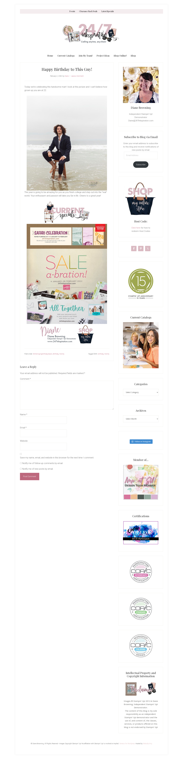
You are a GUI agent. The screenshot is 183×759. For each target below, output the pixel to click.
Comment (25, 379)
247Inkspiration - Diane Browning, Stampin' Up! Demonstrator (91, 33)
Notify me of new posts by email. (37, 469)
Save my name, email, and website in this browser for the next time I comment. (57, 457)
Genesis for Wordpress (127, 744)
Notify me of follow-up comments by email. (42, 463)
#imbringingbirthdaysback (42, 354)
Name (23, 414)
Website (24, 441)
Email (23, 427)
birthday (101, 354)
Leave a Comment (77, 76)
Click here (135, 228)
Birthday (56, 354)
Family (61, 354)
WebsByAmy (147, 744)
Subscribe (140, 164)
